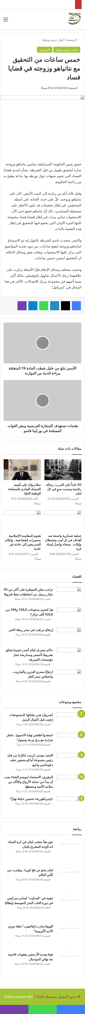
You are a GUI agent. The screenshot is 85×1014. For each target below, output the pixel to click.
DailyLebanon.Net (19, 996)
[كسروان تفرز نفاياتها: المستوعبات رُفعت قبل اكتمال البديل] (68, 721)
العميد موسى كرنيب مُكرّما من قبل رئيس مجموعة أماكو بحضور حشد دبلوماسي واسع (30, 760)
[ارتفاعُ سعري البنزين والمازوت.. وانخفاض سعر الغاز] (68, 678)
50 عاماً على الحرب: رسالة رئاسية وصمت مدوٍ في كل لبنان (63, 489)
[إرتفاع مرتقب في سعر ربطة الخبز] (68, 636)
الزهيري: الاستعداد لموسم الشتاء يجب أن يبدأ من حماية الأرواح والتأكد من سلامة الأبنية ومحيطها (28, 781)
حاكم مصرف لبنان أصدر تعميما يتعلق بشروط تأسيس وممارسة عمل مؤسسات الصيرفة (29, 654)
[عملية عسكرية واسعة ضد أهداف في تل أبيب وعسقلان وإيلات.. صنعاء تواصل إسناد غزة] (63, 520)
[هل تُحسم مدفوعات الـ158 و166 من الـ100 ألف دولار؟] (68, 615)
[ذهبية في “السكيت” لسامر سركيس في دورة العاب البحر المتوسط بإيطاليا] (68, 908)
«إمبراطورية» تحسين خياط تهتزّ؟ (31, 799)
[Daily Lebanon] (75, 19)
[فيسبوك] (76, 305)
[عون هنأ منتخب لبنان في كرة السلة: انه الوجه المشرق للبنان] (68, 852)
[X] (65, 305)
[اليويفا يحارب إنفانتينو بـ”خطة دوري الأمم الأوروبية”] (68, 936)
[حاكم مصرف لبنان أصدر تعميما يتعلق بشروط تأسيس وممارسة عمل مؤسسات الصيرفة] (68, 656)
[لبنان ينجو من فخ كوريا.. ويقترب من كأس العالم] (68, 880)
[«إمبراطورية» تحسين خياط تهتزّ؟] (68, 805)
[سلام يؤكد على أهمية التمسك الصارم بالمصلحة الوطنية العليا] (22, 469)
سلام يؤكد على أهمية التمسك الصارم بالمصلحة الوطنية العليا (24, 489)
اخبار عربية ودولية (53, 40)
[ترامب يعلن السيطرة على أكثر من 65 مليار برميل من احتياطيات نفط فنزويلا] (68, 595)
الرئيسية (72, 40)
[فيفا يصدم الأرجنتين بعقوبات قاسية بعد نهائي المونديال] (68, 964)
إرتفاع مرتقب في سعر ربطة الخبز (31, 630)
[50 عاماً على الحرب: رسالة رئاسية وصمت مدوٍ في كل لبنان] (63, 469)
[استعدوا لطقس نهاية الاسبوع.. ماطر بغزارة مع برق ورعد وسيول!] (68, 741)
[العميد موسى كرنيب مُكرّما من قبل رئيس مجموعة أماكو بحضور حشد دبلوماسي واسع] (68, 761)
